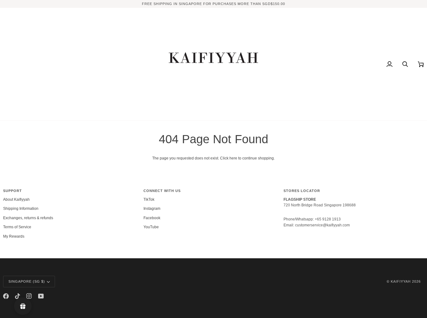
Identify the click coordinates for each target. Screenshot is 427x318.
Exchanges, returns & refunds (28, 218)
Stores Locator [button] (302, 191)
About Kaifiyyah (16, 199)
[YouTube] (41, 296)
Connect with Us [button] (162, 191)
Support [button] (12, 191)
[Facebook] (6, 296)
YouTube (151, 227)
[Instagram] (29, 296)
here (233, 158)
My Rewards (13, 236)
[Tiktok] (17, 296)
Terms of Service (17, 227)
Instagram (151, 208)
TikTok (148, 199)
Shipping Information (20, 208)
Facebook (151, 218)
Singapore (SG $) (26, 281)
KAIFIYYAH (401, 281)
